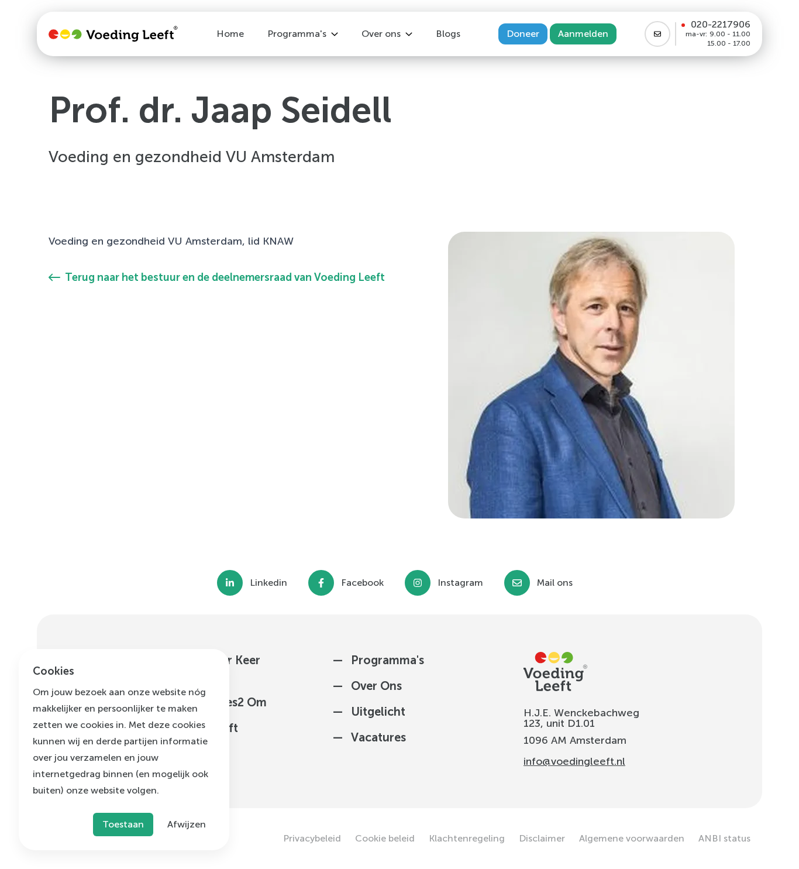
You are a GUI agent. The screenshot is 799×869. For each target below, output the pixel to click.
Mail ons (555, 583)
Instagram (460, 583)
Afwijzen (186, 824)
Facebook (362, 583)
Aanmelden (583, 34)
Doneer (523, 34)
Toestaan (123, 824)
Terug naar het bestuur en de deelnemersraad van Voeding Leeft (225, 277)
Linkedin (268, 583)
